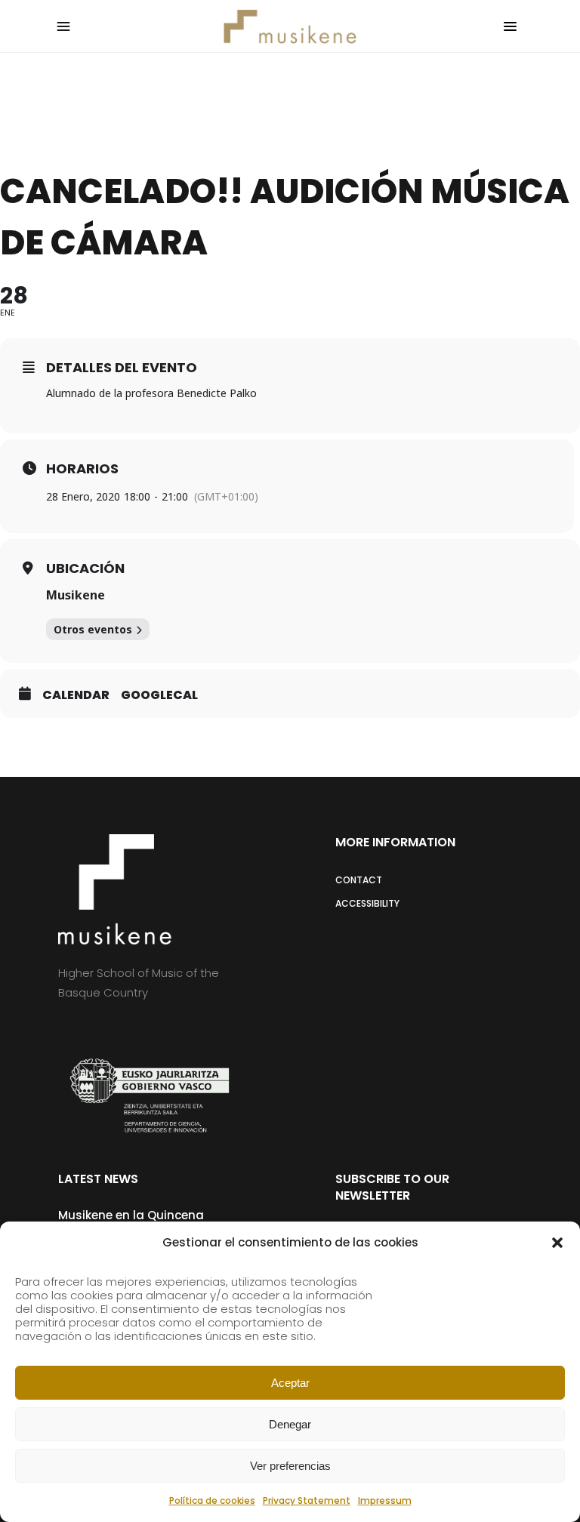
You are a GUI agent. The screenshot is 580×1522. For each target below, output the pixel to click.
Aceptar (290, 1382)
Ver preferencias (290, 1465)
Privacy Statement (306, 1500)
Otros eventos (93, 629)
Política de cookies (212, 1500)
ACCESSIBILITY (367, 903)
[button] (557, 1242)
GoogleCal (159, 695)
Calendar (76, 695)
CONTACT (358, 879)
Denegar (290, 1424)
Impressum (385, 1500)
